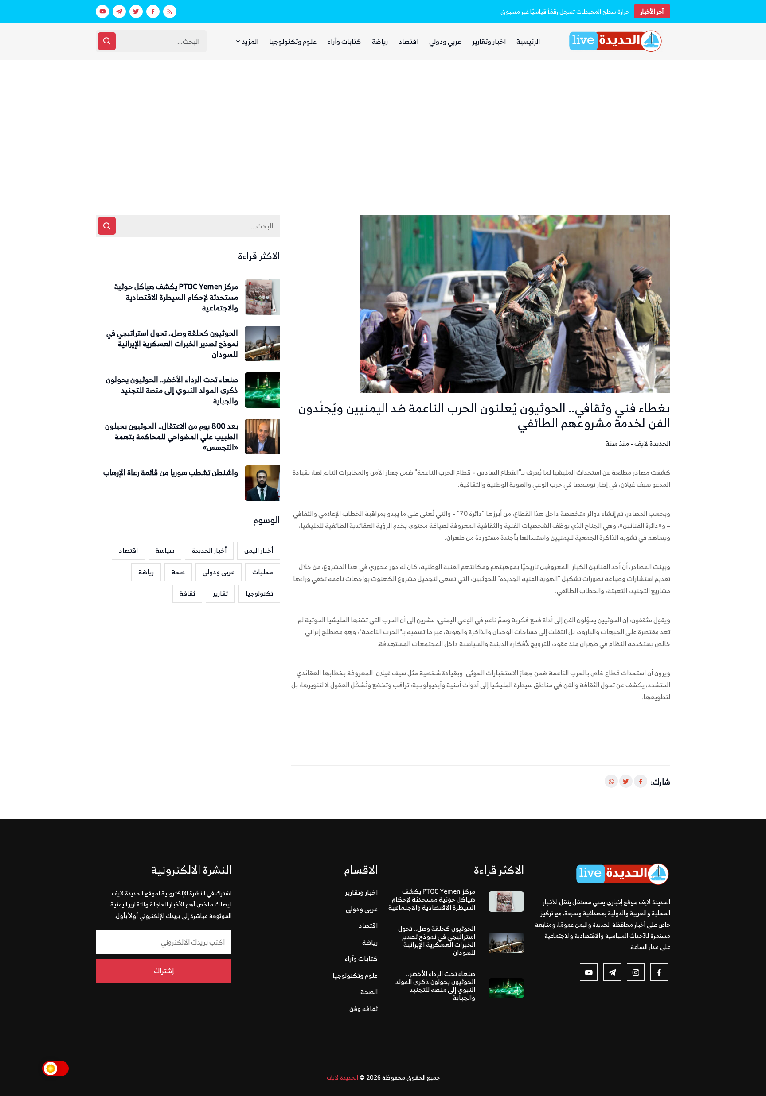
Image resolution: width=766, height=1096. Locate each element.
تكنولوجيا (259, 593)
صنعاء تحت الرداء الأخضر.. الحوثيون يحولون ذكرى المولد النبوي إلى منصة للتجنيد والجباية (172, 390)
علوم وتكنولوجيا (293, 41)
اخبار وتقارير (489, 41)
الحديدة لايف (342, 1077)
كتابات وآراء (344, 41)
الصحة (369, 992)
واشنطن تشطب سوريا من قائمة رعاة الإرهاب (170, 473)
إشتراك (164, 970)
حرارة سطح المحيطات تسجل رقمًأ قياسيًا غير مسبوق (564, 11)
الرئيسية (528, 41)
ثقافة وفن (363, 1009)
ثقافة (187, 593)
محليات (262, 572)
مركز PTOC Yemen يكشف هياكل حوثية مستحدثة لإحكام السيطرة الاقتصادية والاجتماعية (176, 297)
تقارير (220, 593)
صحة (178, 572)
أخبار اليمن (258, 550)
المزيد (249, 41)
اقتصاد (408, 41)
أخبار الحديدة (209, 550)
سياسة (165, 550)
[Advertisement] (383, 126)
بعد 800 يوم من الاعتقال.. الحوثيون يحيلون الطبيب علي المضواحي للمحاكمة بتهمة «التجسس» (171, 437)
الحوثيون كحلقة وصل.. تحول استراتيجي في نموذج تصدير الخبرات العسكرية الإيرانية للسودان (172, 344)
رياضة (380, 41)
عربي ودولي (445, 41)
